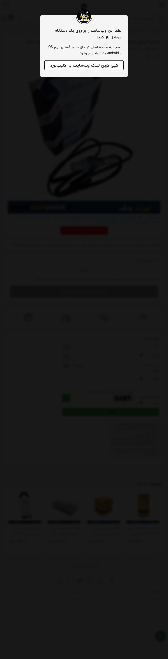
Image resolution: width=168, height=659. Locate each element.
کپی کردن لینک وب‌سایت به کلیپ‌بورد (84, 65)
